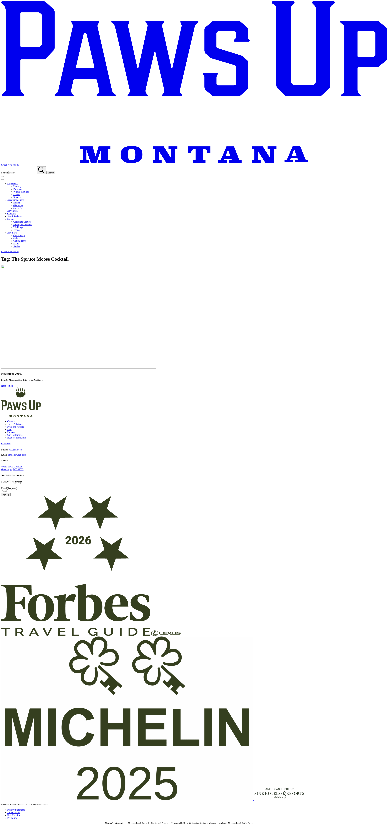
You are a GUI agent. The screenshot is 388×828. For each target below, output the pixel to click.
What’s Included (21, 191)
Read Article (7, 386)
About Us (12, 232)
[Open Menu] (2, 176)
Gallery (16, 238)
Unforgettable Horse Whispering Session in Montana (193, 823)
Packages (17, 189)
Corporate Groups (22, 221)
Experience (12, 183)
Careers (11, 421)
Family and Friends (22, 224)
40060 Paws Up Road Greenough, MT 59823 (12, 468)
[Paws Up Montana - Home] (194, 162)
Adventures (12, 211)
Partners (11, 432)
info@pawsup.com (17, 454)
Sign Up (5, 494)
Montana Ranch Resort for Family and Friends (148, 823)
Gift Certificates (14, 435)
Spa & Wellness (14, 216)
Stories (16, 246)
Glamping (18, 205)
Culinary (11, 213)
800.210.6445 (15, 449)
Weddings (18, 227)
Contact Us (5, 444)
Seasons (17, 197)
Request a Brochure (16, 437)
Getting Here (19, 241)
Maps (16, 243)
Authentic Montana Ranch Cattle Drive (236, 823)
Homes (16, 202)
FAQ (9, 429)
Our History (19, 235)
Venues (16, 230)
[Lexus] (166, 635)
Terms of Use (13, 812)
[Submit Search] (41, 170)
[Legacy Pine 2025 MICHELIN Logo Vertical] (127, 799)
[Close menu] (2, 179)
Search (4, 172)
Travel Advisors (14, 424)
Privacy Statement (16, 809)
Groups (10, 219)
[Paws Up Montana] (21, 416)
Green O (17, 208)
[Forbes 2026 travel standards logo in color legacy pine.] (76, 635)
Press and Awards (15, 426)
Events (16, 194)
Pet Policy (12, 818)
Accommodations (15, 200)
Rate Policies (13, 815)
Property (17, 186)
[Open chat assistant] (381, 821)
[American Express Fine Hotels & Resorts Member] (279, 799)
